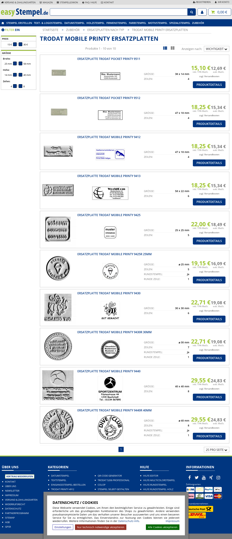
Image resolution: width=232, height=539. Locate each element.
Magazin (47, 2)
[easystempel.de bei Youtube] (204, 477)
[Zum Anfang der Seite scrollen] (206, 531)
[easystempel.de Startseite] (24, 16)
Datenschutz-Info (128, 521)
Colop (101, 484)
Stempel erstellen (19, 23)
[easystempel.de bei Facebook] (190, 477)
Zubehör (198, 23)
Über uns (10, 486)
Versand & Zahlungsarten (20, 2)
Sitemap (10, 517)
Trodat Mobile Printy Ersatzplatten (160, 30)
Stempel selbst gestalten (113, 489)
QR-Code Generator (110, 475)
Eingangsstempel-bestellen (68, 484)
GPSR (8, 526)
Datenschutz (13, 508)
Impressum (172, 521)
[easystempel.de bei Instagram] (218, 477)
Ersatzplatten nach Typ (106, 30)
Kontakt (108, 2)
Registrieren (203, 2)
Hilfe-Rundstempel (155, 484)
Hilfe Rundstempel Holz (158, 489)
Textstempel (58, 480)
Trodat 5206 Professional (114, 480)
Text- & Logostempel (48, 23)
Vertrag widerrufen (19, 476)
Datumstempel (74, 23)
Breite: (7, 58)
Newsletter (12, 490)
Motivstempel (157, 23)
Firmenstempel (116, 23)
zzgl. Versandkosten (209, 76)
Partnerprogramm (17, 513)
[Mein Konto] (202, 12)
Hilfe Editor (150, 475)
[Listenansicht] (165, 48)
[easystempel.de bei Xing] (211, 477)
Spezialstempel (179, 23)
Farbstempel (137, 23)
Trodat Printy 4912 (62, 489)
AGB (7, 522)
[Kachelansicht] (172, 48)
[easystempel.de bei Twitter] (197, 477)
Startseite (50, 30)
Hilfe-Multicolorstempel (159, 480)
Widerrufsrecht (15, 504)
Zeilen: (6, 81)
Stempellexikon (68, 2)
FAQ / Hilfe (91, 2)
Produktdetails (209, 85)
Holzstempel (95, 23)
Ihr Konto (223, 2)
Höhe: (6, 69)
